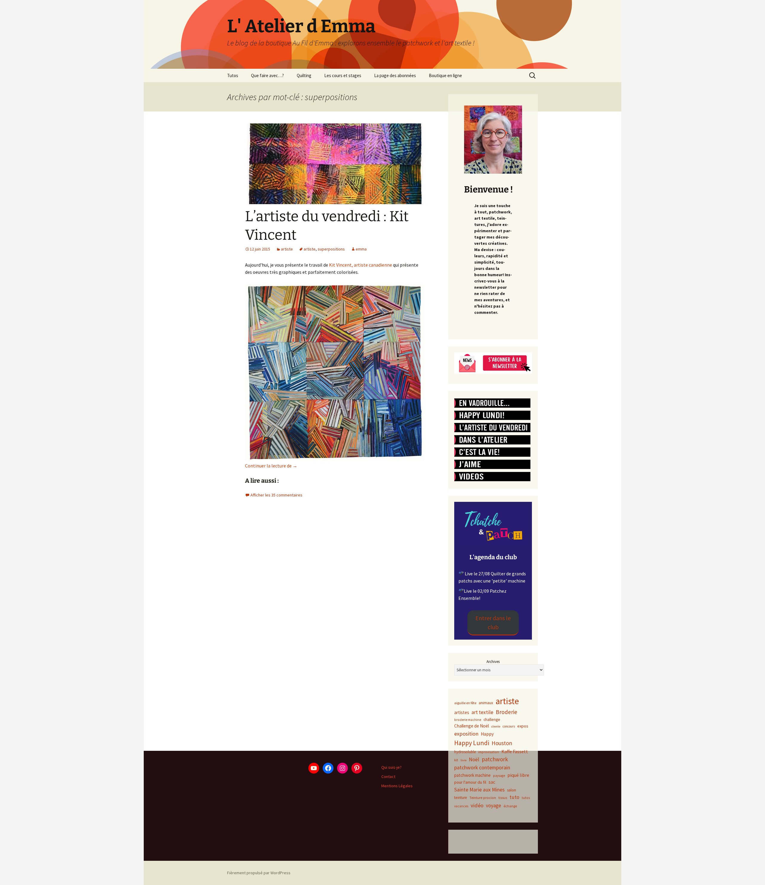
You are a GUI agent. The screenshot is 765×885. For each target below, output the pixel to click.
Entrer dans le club (493, 622)
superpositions (331, 249)
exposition (466, 733)
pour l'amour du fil (470, 782)
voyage (493, 805)
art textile (482, 712)
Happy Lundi (471, 743)
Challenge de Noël (471, 726)
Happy (487, 734)
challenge (492, 719)
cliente (495, 726)
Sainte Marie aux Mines (479, 789)
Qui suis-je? (391, 767)
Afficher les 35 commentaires (276, 495)
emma (361, 249)
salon (511, 790)
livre (463, 760)
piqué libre (518, 775)
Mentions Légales (397, 785)
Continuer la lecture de (271, 466)
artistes (461, 712)
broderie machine (467, 720)
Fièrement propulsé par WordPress (258, 872)
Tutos (232, 75)
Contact (388, 776)
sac (492, 782)
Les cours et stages (342, 75)
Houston (502, 743)
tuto (514, 797)
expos (522, 726)
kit (456, 760)
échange (510, 806)
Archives (493, 661)
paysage (499, 776)
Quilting (304, 75)
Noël (474, 759)
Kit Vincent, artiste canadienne (360, 265)
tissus (502, 797)
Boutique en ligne (445, 75)
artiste (287, 249)
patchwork (495, 759)
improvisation (488, 752)
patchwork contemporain (482, 767)
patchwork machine (472, 775)
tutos (526, 797)
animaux (486, 702)
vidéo (477, 805)
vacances (461, 806)
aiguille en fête (465, 703)
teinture (460, 797)
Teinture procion (482, 797)
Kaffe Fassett (514, 751)
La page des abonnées (395, 75)
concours (509, 726)
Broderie (506, 712)
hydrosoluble (465, 751)
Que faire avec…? (267, 75)
